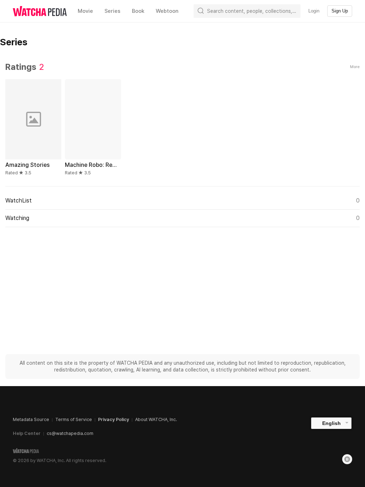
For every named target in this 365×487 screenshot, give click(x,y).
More (355, 67)
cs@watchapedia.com (70, 433)
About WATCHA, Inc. (156, 419)
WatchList (182, 200)
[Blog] (347, 459)
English (331, 423)
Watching (182, 218)
